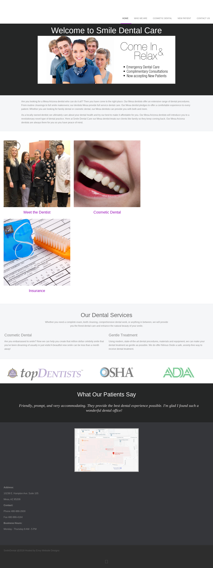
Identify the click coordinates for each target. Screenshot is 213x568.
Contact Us (203, 18)
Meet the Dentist (36, 212)
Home (125, 18)
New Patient (184, 18)
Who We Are (140, 18)
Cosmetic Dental (162, 18)
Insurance (37, 291)
